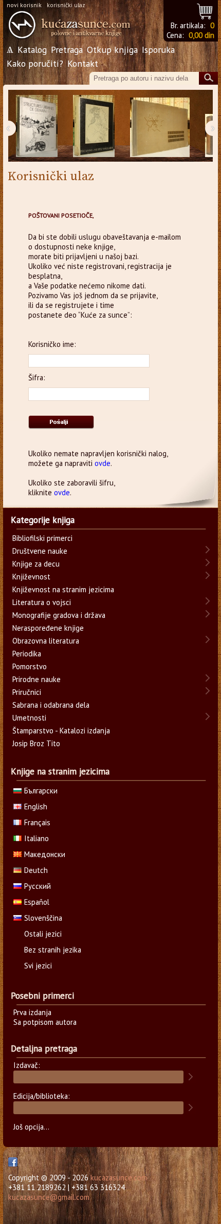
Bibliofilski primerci (42, 538)
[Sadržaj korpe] (205, 10)
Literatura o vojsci (41, 602)
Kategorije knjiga (43, 520)
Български (41, 790)
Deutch (36, 870)
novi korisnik (24, 5)
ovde (102, 463)
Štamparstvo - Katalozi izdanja (61, 730)
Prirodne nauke (36, 679)
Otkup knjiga (112, 49)
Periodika (26, 653)
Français (37, 822)
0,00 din (201, 35)
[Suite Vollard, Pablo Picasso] (94, 126)
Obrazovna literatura (45, 641)
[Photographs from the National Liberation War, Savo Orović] (160, 126)
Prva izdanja (32, 1012)
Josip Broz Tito (36, 743)
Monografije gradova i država (58, 615)
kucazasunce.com (118, 1177)
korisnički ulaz (66, 5)
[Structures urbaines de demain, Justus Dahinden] (37, 126)
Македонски (44, 854)
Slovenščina (43, 918)
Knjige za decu (36, 564)
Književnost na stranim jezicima (63, 589)
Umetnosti (29, 718)
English (35, 806)
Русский (37, 886)
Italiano (36, 838)
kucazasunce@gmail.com (48, 1197)
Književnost (31, 576)
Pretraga (67, 49)
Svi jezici (38, 965)
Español (36, 902)
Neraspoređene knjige (48, 628)
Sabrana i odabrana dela (50, 705)
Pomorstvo (29, 666)
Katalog (32, 49)
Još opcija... (31, 1127)
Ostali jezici (43, 934)
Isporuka (158, 49)
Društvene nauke (39, 551)
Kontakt (82, 63)
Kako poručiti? (35, 63)
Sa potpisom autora (45, 1022)
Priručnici (26, 692)
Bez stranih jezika (52, 950)
